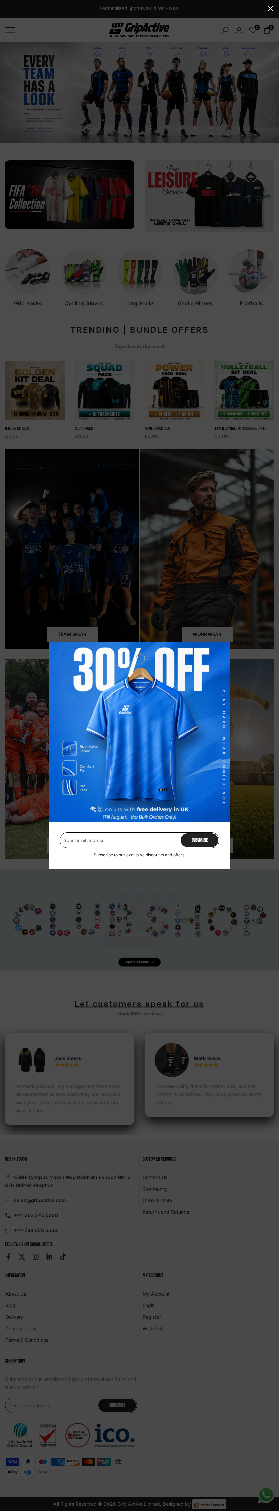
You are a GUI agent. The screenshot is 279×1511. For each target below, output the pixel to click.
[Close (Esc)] (270, 8)
